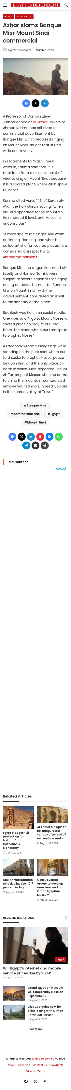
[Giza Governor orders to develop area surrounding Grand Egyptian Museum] (52, 867)
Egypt (8, 16)
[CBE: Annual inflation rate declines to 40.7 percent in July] (18, 867)
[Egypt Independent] (35, 5)
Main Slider (24, 16)
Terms (41, 1071)
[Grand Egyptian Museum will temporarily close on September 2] (14, 993)
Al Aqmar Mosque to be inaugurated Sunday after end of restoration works (51, 832)
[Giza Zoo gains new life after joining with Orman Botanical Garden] (14, 1012)
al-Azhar (40, 122)
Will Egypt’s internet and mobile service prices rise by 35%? (32, 971)
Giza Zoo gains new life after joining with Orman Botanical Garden (45, 1011)
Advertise (24, 1065)
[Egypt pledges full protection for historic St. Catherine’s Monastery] (18, 817)
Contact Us (40, 1065)
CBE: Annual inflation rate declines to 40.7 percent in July (18, 883)
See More (35, 1029)
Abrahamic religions (20, 257)
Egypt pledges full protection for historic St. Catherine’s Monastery (16, 840)
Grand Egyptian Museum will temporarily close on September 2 (45, 992)
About (11, 1065)
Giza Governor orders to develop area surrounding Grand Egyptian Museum (50, 887)
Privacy (30, 1071)
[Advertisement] (35, 632)
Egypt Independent (19, 50)
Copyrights (56, 1065)
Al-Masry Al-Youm (44, 1059)
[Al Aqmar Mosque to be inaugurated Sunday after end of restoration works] (52, 814)
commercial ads (26, 414)
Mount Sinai (36, 422)
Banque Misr (36, 405)
